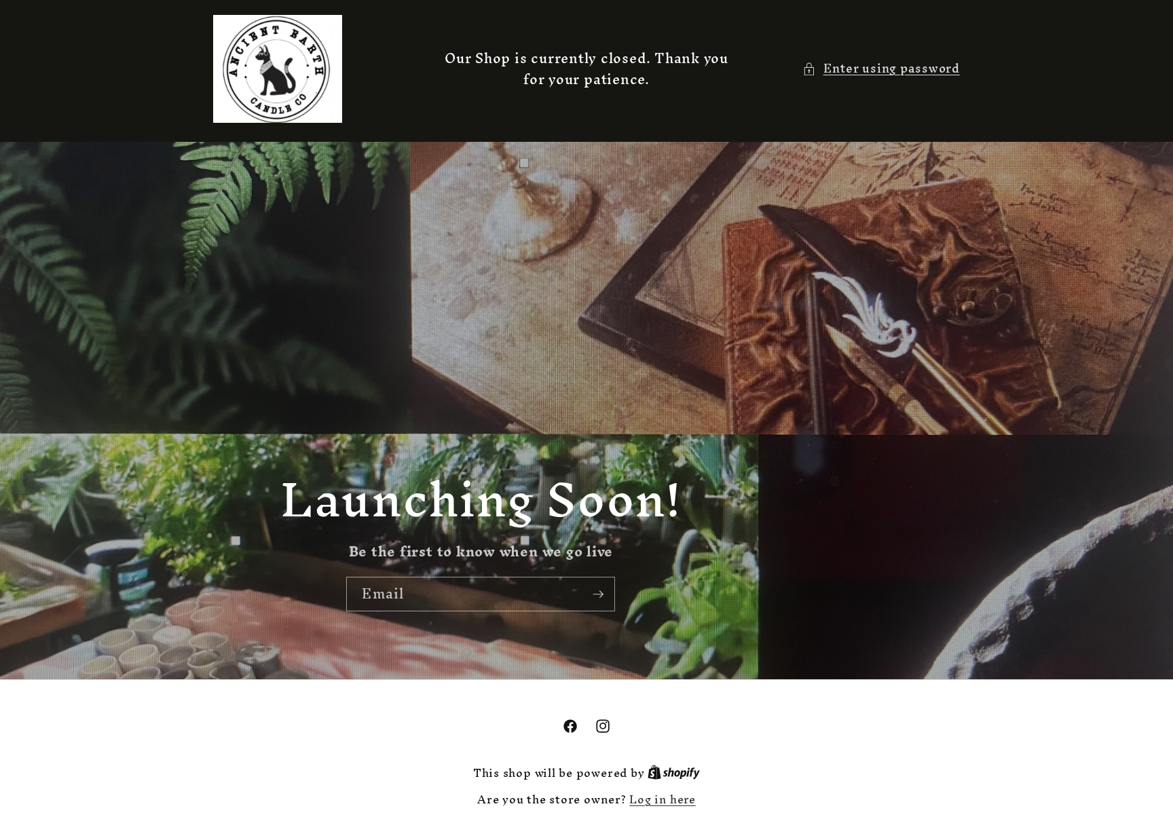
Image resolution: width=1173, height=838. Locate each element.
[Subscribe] (598, 594)
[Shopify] (674, 773)
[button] (881, 69)
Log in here (662, 800)
